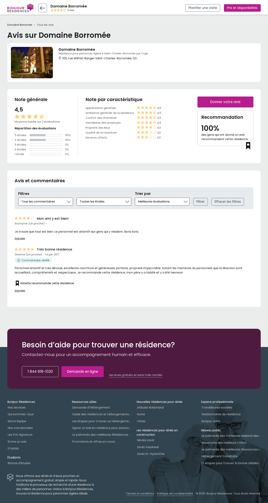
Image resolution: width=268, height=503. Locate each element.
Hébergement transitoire (219, 456)
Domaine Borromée (19, 24)
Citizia (141, 421)
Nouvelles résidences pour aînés (159, 402)
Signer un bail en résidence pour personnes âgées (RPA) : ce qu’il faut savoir (101, 428)
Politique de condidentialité (175, 493)
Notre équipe (17, 421)
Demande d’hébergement (91, 407)
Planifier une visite (203, 8)
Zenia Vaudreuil (148, 447)
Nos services (17, 407)
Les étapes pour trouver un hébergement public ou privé (101, 421)
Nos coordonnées (20, 428)
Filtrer (200, 201)
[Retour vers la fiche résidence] (42, 8)
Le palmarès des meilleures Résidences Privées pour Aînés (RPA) (101, 435)
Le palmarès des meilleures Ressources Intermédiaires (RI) (231, 449)
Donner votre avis (225, 101)
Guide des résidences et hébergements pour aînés (101, 414)
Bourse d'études (19, 463)
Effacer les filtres (228, 201)
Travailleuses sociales (216, 407)
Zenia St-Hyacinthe (150, 454)
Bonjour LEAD (210, 421)
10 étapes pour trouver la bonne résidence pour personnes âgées (231, 463)
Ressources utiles (84, 402)
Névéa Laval (145, 440)
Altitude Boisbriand (150, 407)
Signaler (20, 238)
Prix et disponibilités (242, 8)
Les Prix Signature (20, 435)
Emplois (13, 448)
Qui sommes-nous (21, 414)
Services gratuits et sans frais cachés (135, 375)
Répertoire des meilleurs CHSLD (223, 443)
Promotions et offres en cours (93, 442)
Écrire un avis (17, 442)
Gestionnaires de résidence (221, 414)
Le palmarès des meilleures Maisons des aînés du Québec (231, 436)
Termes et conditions (140, 493)
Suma (141, 414)
